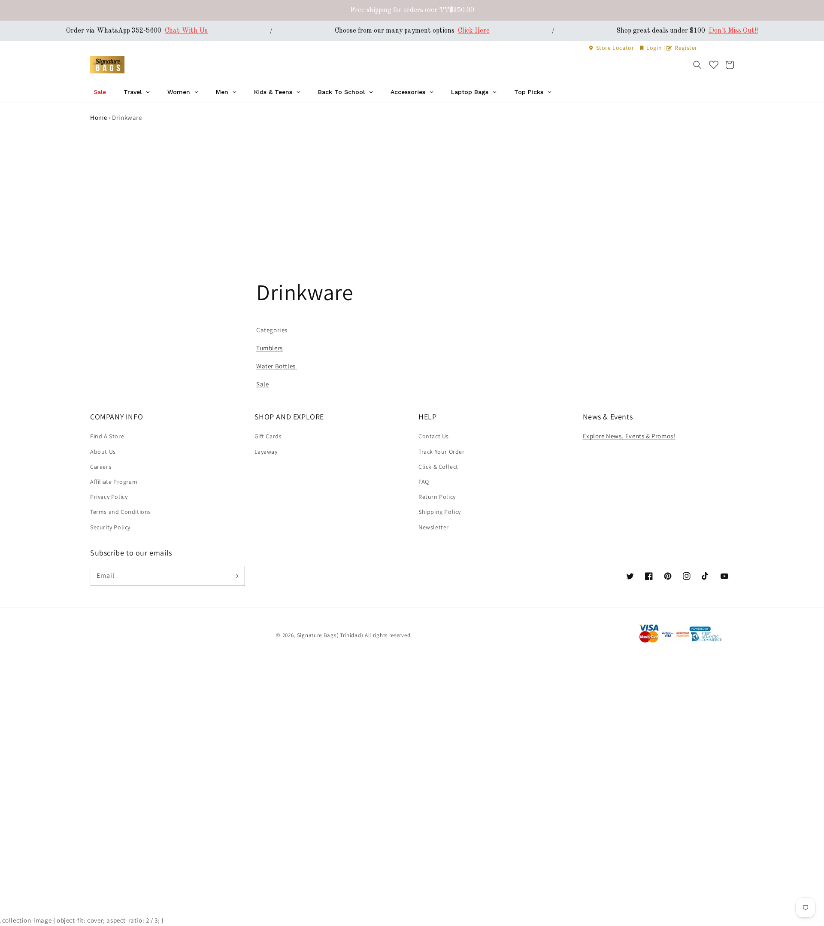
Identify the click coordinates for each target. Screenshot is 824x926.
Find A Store (107, 436)
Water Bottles (276, 366)
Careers (100, 467)
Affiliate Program (113, 482)
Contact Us (433, 436)
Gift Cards (268, 436)
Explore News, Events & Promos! (629, 436)
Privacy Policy (108, 497)
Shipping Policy (439, 512)
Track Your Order (441, 451)
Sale (262, 384)
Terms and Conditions (120, 512)
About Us (103, 451)
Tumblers (269, 348)
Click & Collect (438, 467)
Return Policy (437, 497)
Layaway (266, 451)
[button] (697, 64)
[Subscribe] (235, 575)
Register (685, 48)
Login (654, 48)
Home (98, 117)
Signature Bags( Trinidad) (331, 635)
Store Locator (615, 48)
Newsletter (433, 527)
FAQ (423, 482)
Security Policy (110, 527)
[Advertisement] (412, 188)
